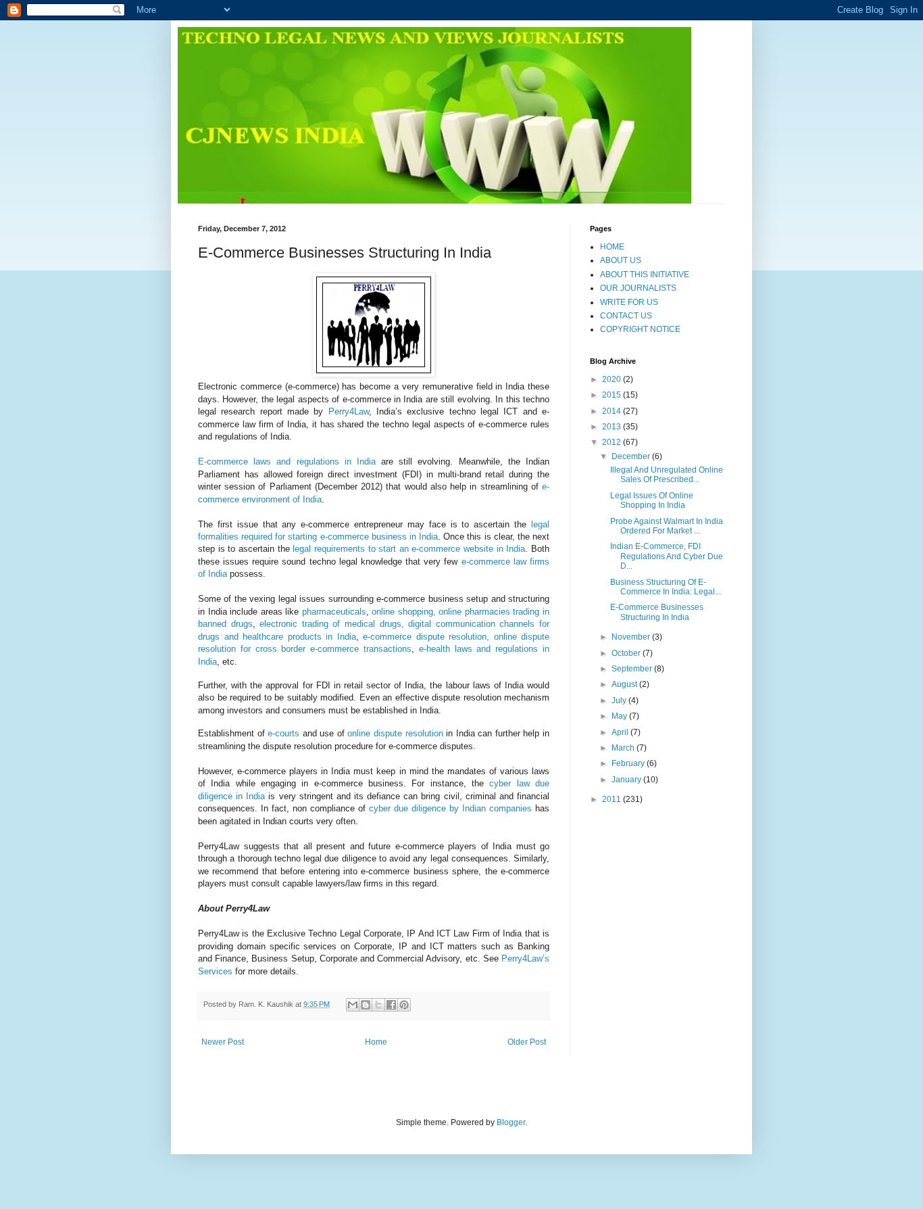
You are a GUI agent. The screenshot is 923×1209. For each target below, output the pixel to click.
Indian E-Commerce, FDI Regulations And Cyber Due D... (666, 556)
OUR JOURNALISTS (638, 288)
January (627, 779)
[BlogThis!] (365, 1005)
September (633, 668)
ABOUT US (620, 260)
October (627, 653)
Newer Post (222, 1042)
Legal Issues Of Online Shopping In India (651, 500)
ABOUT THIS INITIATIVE (644, 274)
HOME (612, 247)
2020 (612, 379)
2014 (612, 411)
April (621, 732)
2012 (612, 442)
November (632, 637)
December (632, 456)
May (620, 716)
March (624, 748)
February (629, 763)
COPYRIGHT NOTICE (640, 329)
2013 (612, 426)
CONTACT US (626, 316)
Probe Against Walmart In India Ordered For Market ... (666, 526)
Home (376, 1042)
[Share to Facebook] (391, 1005)
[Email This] (352, 1005)
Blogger (511, 1122)
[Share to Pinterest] (404, 1005)
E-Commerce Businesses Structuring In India (656, 611)
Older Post (526, 1042)
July (620, 700)
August (625, 684)
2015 (612, 395)
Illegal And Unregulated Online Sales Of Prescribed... (666, 474)
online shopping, (405, 612)
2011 (612, 799)
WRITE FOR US (629, 302)
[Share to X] (378, 1005)
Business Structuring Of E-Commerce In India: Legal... (665, 586)
